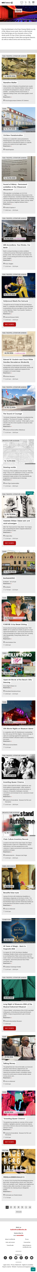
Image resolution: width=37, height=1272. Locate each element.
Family (4, 653)
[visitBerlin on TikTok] (26, 1257)
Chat (33, 1269)
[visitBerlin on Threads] (10, 1257)
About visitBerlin (10, 1239)
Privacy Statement (16, 1265)
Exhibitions (6, 920)
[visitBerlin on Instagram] (21, 1257)
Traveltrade (10, 1245)
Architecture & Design (10, 441)
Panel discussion (8, 866)
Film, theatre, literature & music (14, 56)
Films (18, 10)
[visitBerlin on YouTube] (15, 1257)
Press (27, 1239)
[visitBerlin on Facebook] (5, 1257)
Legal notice (6, 1265)
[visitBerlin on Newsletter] (31, 1257)
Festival (5, 1150)
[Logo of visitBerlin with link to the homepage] (7, 2)
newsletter (20, 1235)
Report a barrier (6, 1267)
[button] (26, 3)
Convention (27, 1242)
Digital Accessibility (27, 1265)
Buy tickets (9, 324)
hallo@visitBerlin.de (18, 1230)
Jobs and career (10, 1242)
